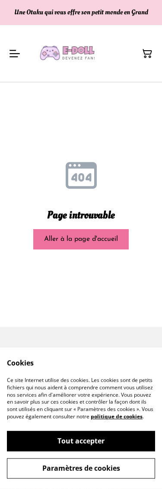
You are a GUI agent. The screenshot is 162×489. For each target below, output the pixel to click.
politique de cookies (117, 416)
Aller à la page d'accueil (81, 239)
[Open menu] (14, 53)
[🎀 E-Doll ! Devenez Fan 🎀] (69, 53)
